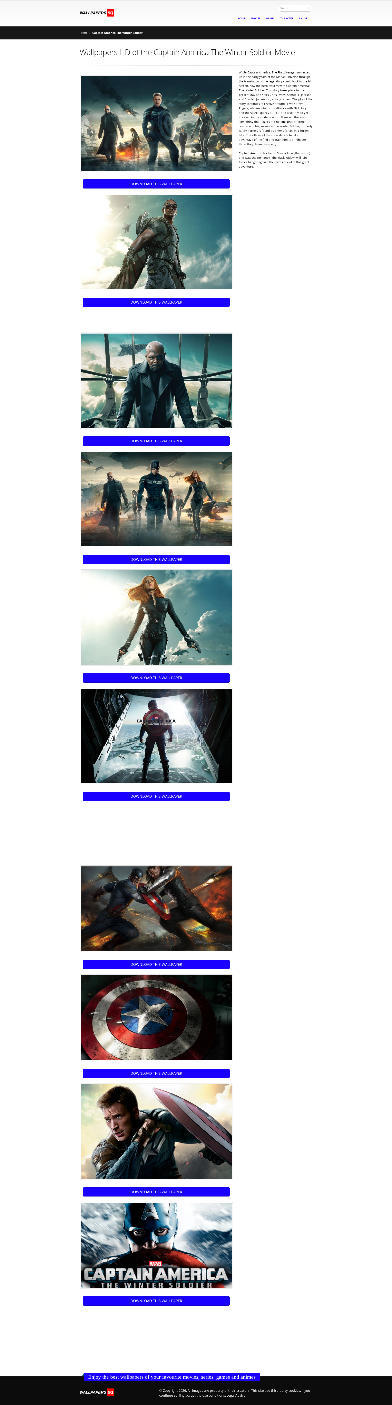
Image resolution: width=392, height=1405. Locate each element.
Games (270, 18)
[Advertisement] (157, 318)
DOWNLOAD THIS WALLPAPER (156, 183)
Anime (303, 18)
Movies (255, 18)
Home (84, 33)
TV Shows (286, 18)
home (241, 18)
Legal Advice (236, 1395)
